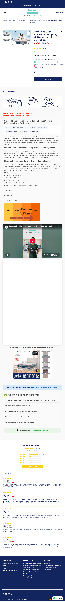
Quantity (36, 73)
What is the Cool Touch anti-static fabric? (17, 405)
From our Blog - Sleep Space (52, 565)
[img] (7, 478)
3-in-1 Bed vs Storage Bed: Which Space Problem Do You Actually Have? (32, 576)
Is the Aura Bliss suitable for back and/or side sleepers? (21, 411)
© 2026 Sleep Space (8, 599)
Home (5, 20)
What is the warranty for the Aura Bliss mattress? (19, 422)
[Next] (28, 43)
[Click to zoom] (28, 33)
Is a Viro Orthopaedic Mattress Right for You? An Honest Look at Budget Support (32, 565)
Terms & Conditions (50, 567)
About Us (47, 563)
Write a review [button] (32, 466)
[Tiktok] (11, 2)
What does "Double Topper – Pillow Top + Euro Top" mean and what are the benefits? (30, 400)
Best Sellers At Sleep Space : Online (20, 20)
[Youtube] (5, 2)
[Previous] (14, 43)
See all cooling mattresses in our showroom (44, 387)
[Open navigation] (8, 12)
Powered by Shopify (21, 599)
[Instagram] (8, 2)
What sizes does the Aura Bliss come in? (17, 417)
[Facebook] (2, 2)
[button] (38, 48)
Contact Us (47, 569)
